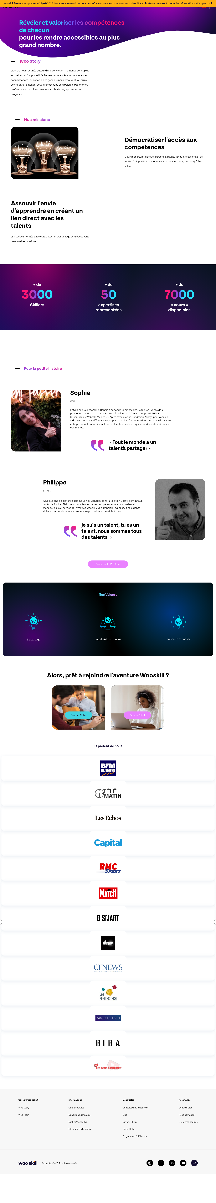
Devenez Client (137, 715)
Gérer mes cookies (188, 1122)
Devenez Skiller (78, 715)
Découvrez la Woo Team (108, 564)
